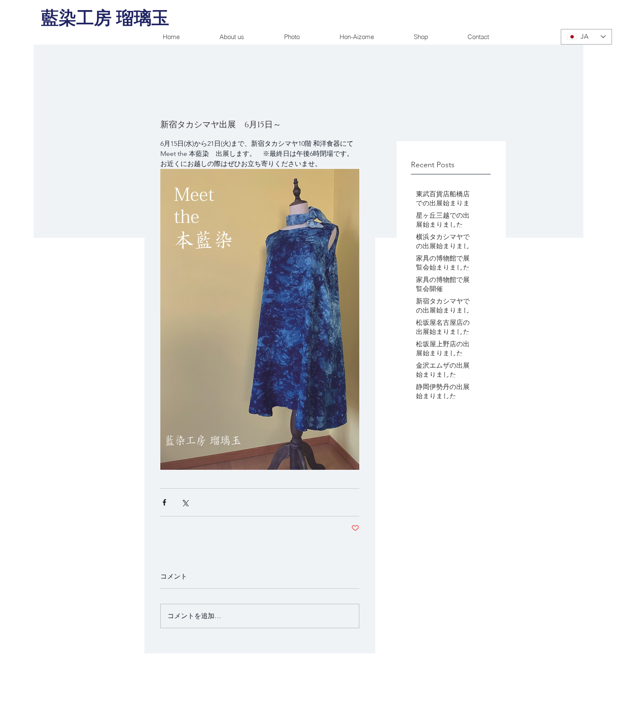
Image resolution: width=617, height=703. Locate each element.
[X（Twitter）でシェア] (185, 502)
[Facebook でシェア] (164, 502)
